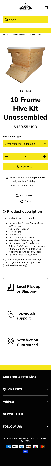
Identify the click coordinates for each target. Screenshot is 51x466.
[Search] (5, 19)
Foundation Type (12, 136)
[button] (46, 7)
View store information (21, 185)
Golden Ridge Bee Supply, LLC (25, 438)
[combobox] (25, 19)
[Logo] (25, 8)
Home (5, 34)
